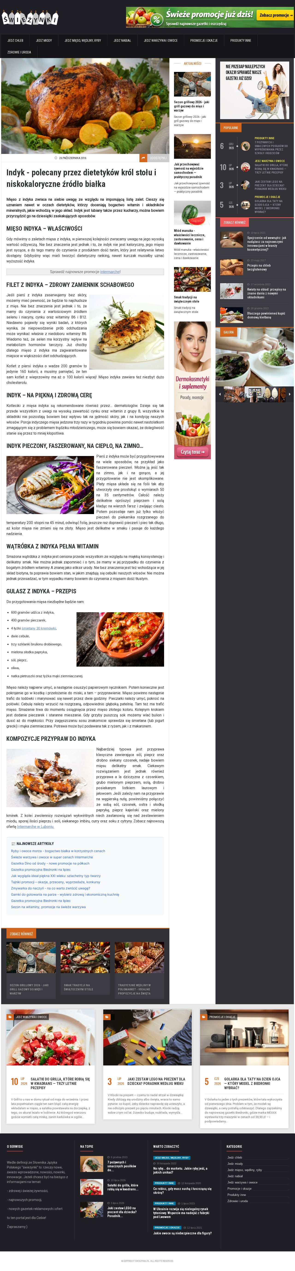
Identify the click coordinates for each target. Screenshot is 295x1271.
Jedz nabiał (122, 40)
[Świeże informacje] (210, 9)
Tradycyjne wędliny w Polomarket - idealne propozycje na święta (134, 989)
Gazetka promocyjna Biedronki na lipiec (41, 869)
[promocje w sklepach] (254, 63)
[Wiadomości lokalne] (192, 322)
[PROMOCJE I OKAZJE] (244, 1011)
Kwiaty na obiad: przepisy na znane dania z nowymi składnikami (266, 293)
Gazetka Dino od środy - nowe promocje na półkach (50, 863)
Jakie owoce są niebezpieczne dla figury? (182, 1233)
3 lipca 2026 (117, 1203)
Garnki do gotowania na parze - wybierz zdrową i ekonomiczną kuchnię (65, 894)
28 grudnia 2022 (260, 308)
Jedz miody (44, 40)
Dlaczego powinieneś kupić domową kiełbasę (266, 315)
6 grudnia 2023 (119, 1157)
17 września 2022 (261, 284)
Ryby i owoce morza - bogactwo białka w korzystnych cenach (58, 851)
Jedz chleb (15, 40)
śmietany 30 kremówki (39, 628)
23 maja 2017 (258, 260)
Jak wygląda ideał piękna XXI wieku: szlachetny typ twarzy (56, 876)
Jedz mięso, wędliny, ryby (83, 40)
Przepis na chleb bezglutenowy (259, 267)
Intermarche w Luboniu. (35, 826)
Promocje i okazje (204, 40)
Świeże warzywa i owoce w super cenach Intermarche (52, 857)
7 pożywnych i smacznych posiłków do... (121, 1166)
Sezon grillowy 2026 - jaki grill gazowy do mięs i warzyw (29, 989)
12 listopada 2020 (191, 1183)
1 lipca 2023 (188, 1203)
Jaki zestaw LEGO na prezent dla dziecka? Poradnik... (121, 1212)
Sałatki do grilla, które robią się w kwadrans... (123, 1187)
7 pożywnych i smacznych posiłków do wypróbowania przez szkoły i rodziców (271, 148)
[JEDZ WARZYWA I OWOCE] (50, 1011)
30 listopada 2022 (166, 1163)
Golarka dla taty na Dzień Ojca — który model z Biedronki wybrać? (269, 207)
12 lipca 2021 (194, 1228)
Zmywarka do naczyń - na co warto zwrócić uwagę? (50, 888)
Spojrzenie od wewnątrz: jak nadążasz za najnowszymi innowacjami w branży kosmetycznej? (266, 243)
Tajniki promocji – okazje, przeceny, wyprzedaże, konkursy (55, 882)
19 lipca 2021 (258, 233)
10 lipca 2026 (118, 1180)
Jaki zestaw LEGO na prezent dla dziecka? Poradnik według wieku (270, 185)
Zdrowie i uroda (19, 52)
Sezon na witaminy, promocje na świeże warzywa (48, 907)
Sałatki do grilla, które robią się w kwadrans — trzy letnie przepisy (271, 169)
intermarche (110, 272)
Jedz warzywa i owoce (161, 40)
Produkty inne (240, 40)
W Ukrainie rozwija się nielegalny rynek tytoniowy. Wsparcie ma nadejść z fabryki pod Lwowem (181, 1213)
